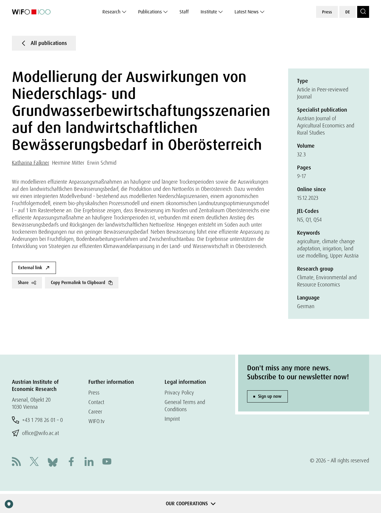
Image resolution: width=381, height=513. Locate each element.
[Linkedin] (89, 462)
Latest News (247, 12)
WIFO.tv (96, 421)
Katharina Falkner (30, 162)
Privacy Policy (179, 392)
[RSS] (16, 462)
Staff (184, 12)
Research (111, 12)
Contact (96, 402)
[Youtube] (106, 462)
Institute (209, 12)
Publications (150, 12)
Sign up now (270, 396)
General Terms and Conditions (185, 406)
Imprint (172, 418)
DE (347, 12)
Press (327, 12)
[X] (34, 462)
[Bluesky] (53, 461)
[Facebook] (71, 462)
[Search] (363, 12)
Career (95, 411)
